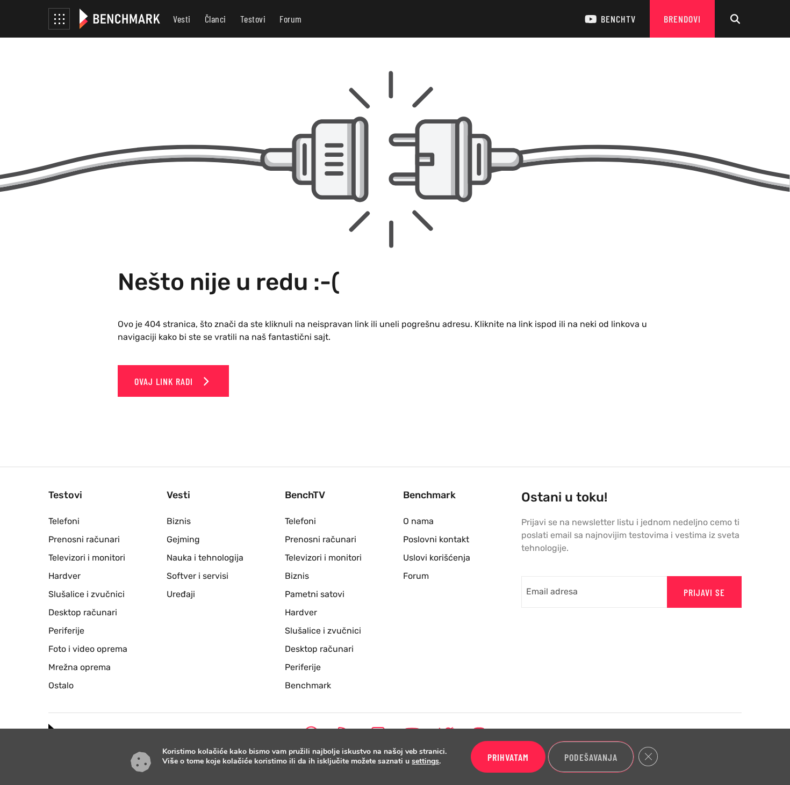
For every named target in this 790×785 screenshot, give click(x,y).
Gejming (183, 539)
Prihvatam (508, 757)
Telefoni (64, 521)
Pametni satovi (314, 594)
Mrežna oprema (79, 667)
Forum (290, 19)
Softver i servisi (197, 576)
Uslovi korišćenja (436, 558)
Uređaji (181, 594)
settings (425, 762)
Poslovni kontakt (436, 539)
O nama (418, 521)
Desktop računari (82, 612)
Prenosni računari (84, 539)
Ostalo (61, 685)
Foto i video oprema (87, 649)
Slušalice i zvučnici (86, 594)
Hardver (64, 576)
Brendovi (682, 19)
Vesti (182, 19)
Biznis (179, 521)
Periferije (66, 631)
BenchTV (618, 19)
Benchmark (308, 685)
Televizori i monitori (86, 558)
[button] (59, 19)
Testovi (253, 19)
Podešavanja (590, 757)
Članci (215, 19)
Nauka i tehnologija (205, 558)
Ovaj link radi (165, 381)
